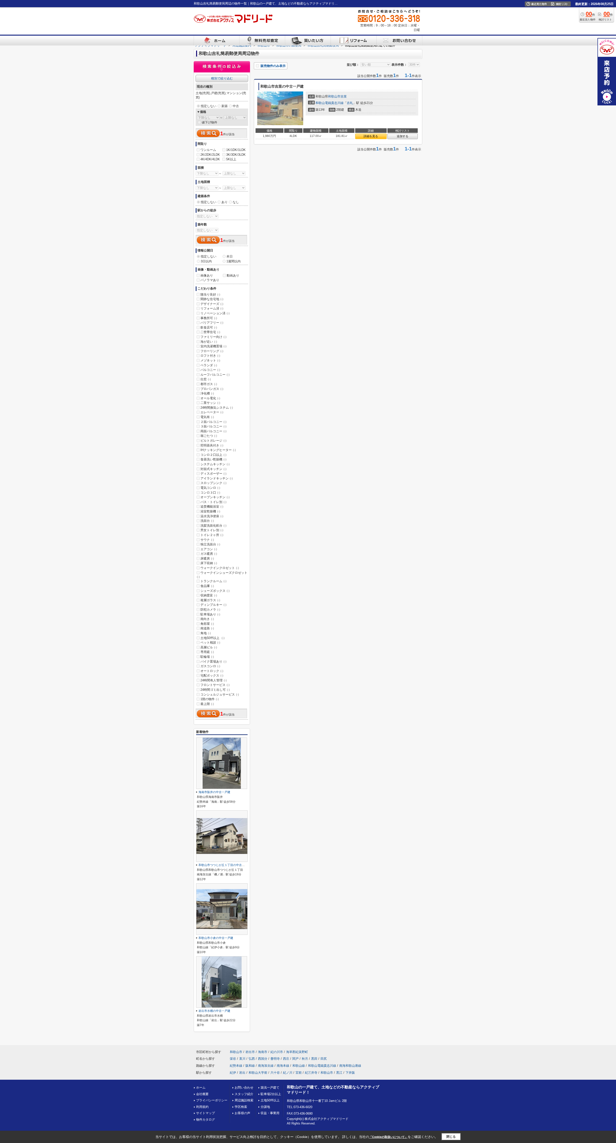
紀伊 (233, 1072)
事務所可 (208, 318)
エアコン (208, 549)
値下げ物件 (209, 122)
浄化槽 (207, 393)
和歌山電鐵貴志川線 (329, 103)
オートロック (211, 671)
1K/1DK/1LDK (236, 150)
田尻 (324, 1058)
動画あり (233, 275)
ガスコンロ (210, 666)
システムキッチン (215, 464)
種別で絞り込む (222, 78)
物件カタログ (205, 1119)
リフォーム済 (211, 308)
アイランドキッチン (216, 478)
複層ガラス (210, 600)
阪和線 (250, 1065)
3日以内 (206, 261)
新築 (224, 106)
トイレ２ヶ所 (211, 535)
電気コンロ (210, 488)
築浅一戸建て (270, 1087)
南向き (207, 619)
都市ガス (208, 384)
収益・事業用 (270, 1113)
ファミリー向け (213, 337)
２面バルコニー (213, 422)
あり (224, 202)
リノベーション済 (215, 313)
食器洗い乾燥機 (213, 459)
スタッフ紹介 (244, 1094)
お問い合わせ (244, 1087)
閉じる (451, 1136)
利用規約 (202, 1107)
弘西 (252, 1058)
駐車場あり (210, 614)
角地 (205, 633)
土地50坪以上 (212, 638)
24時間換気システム (216, 407)
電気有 (207, 417)
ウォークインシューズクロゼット (222, 575)
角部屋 (207, 624)
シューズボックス (215, 591)
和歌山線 (298, 1065)
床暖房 (207, 558)
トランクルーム (213, 581)
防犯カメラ (210, 609)
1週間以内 (233, 261)
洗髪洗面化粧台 (213, 525)
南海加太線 (266, 1065)
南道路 (207, 628)
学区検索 (241, 1107)
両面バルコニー (213, 431)
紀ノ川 (287, 1072)
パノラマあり (209, 280)
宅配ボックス (211, 675)
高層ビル (208, 647)
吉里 (343, 96)
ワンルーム (208, 150)
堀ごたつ (208, 436)
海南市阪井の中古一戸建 (214, 792)
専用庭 (207, 652)
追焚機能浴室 (211, 506)
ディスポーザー (213, 473)
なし (236, 202)
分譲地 (265, 1107)
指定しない (208, 106)
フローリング (211, 351)
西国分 (262, 1058)
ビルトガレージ (213, 440)
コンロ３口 (210, 492)
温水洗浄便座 (211, 516)
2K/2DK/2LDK (210, 154)
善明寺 (275, 1058)
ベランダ (208, 365)
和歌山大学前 (258, 1072)
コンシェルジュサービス (219, 694)
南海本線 (283, 1065)
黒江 (339, 1072)
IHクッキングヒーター (218, 450)
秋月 (305, 1058)
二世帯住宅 (210, 332)
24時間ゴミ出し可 (215, 689)
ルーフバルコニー (215, 374)
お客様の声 (242, 1113)
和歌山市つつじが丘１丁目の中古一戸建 (224, 865)
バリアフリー (211, 322)
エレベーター (211, 412)
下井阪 (350, 1072)
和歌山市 (334, 96)
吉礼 (350, 103)
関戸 (295, 1058)
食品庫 (207, 586)
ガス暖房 (208, 553)
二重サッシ (210, 403)
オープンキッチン (215, 497)
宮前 (298, 1072)
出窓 (205, 379)
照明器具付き (211, 445)
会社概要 (202, 1094)
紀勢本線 (236, 1065)
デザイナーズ (211, 304)
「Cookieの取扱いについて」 (388, 1137)
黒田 (314, 1058)
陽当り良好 (210, 294)
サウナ (207, 540)
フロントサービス (215, 685)
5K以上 (231, 159)
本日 (229, 256)
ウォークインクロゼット (219, 568)
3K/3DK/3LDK (236, 154)
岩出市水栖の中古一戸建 (214, 1011)
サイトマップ (205, 1113)
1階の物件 (209, 699)
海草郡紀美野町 (297, 1052)
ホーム (200, 1087)
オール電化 (210, 398)
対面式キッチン (213, 469)
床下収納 (208, 563)
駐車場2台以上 (271, 1094)
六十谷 (275, 1072)
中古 (236, 106)
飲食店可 (208, 327)
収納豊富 (208, 595)
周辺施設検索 (244, 1100)
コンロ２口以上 (213, 455)
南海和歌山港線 (350, 1065)
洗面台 (207, 521)
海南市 (262, 1052)
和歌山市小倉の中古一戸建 (216, 938)
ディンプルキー (213, 605)
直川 (242, 1058)
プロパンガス (211, 389)
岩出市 (250, 1052)
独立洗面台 (210, 544)
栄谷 (233, 1058)
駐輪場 (207, 657)
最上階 (207, 704)
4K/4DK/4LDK (210, 159)
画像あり (206, 275)
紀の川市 (276, 1052)
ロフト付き (210, 355)
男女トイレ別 (211, 530)
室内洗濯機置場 (213, 346)
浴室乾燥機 (210, 511)
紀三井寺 (311, 1072)
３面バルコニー (213, 426)
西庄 (286, 1058)
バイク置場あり (213, 661)
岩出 (242, 1072)
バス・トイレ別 (213, 502)
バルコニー (210, 370)
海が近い (208, 341)
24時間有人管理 (213, 680)
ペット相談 (210, 642)
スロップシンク (213, 483)
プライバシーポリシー (211, 1100)
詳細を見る (371, 136)
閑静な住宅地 (211, 299)
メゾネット (210, 360)
